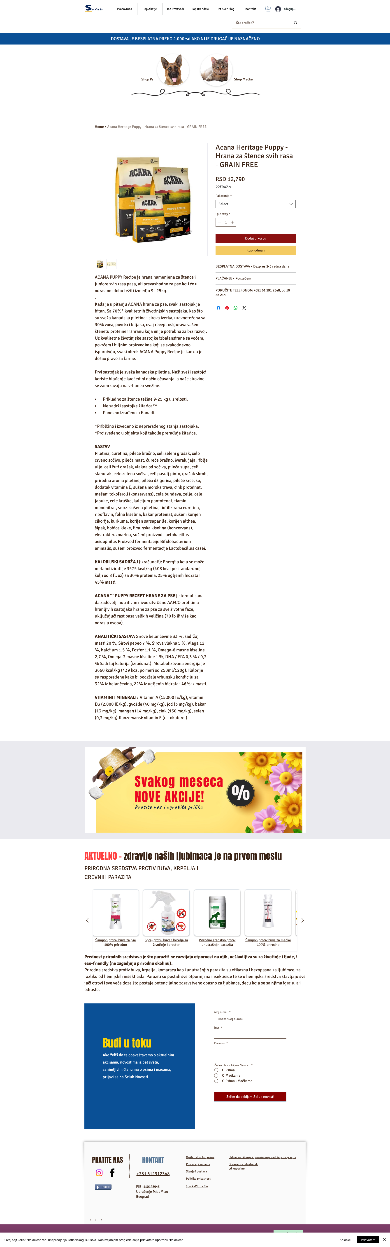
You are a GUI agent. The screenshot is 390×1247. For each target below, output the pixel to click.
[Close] (384, 1239)
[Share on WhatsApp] (235, 308)
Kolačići (345, 1240)
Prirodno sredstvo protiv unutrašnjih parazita (217, 942)
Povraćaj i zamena (198, 1164)
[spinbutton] (226, 222)
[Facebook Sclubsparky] (112, 1172)
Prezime (219, 1043)
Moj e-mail (221, 1012)
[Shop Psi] (173, 70)
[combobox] (256, 204)
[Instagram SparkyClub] (99, 1172)
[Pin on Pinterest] (227, 308)
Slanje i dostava (196, 1171)
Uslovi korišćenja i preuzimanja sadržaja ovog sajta (262, 1157)
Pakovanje (224, 196)
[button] (149, 9)
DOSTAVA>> (224, 187)
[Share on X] (244, 308)
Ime (217, 1027)
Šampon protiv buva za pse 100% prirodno (115, 942)
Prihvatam (368, 1240)
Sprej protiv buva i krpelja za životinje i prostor (166, 942)
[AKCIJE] (195, 790)
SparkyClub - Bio (197, 1186)
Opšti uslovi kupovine (200, 1157)
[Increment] (233, 222)
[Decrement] (219, 222)
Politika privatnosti (198, 1179)
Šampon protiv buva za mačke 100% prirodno (268, 942)
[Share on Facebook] (218, 308)
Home (99, 126)
